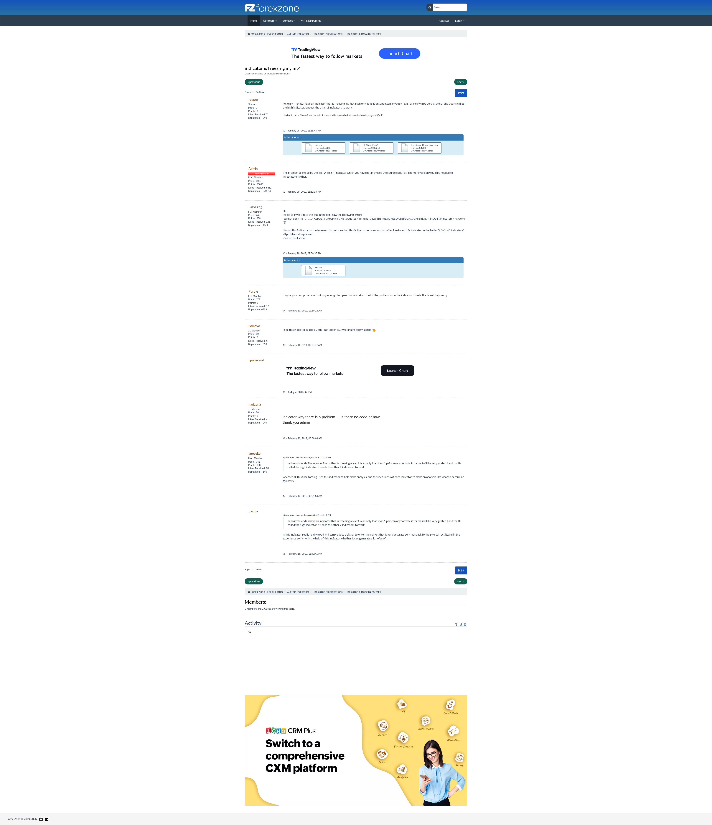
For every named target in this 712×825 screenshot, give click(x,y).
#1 (284, 130)
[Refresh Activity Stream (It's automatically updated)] (461, 624)
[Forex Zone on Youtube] (40, 819)
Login (459, 20)
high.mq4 (319, 145)
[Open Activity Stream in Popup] (456, 624)
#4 (284, 310)
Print (461, 92)
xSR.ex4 (318, 267)
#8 (284, 553)
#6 (284, 392)
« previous (254, 82)
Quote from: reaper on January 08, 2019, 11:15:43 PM (307, 457)
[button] (461, 93)
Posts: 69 (253, 334)
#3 (284, 253)
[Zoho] (356, 749)
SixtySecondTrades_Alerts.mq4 (426, 145)
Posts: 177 (254, 299)
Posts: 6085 (254, 181)
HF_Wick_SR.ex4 (370, 145)
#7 (284, 496)
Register (444, 20)
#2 (284, 191)
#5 (284, 345)
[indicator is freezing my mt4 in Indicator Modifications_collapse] (465, 624)
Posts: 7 (252, 107)
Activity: (254, 623)
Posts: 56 (253, 412)
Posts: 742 (254, 461)
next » (460, 82)
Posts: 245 (254, 215)
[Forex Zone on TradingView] (45, 819)
